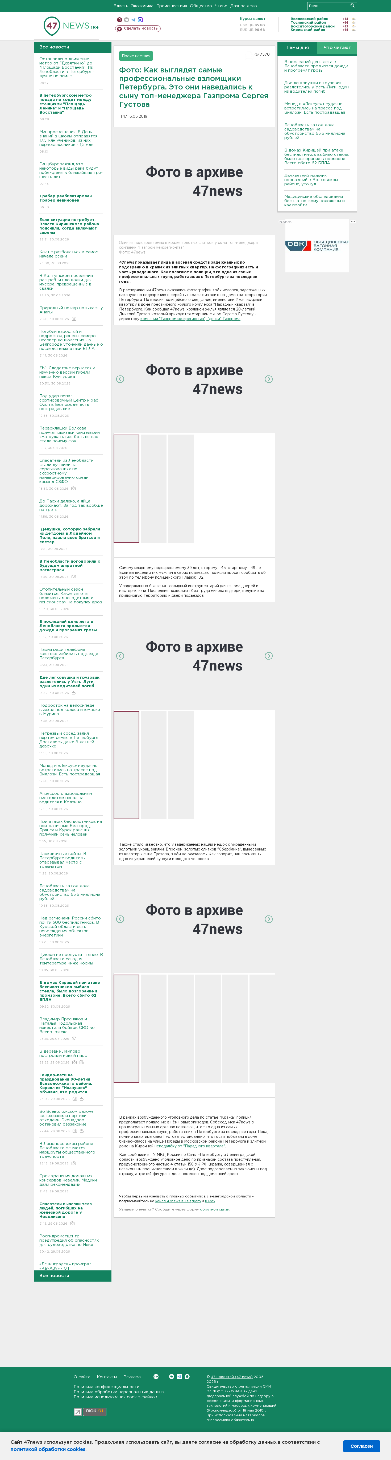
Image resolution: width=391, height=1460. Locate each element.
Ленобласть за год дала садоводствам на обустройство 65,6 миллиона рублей (69, 895)
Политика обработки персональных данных (119, 1392)
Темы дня (297, 48)
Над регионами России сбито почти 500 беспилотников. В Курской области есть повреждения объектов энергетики (70, 930)
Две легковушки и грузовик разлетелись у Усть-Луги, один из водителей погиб (316, 87)
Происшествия (171, 6)
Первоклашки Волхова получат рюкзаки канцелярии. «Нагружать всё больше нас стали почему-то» (70, 438)
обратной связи (214, 1209)
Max (187, 1376)
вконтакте (126, 19)
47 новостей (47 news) (232, 1377)
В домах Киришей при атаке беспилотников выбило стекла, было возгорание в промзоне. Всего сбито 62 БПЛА (316, 157)
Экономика (142, 6)
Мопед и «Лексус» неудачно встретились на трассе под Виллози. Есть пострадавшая (69, 773)
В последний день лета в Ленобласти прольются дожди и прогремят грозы (316, 66)
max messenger (140, 19)
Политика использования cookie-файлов (115, 1397)
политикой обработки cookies (48, 1449)
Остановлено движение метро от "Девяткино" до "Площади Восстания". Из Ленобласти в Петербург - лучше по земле (67, 70)
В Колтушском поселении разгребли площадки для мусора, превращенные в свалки (66, 285)
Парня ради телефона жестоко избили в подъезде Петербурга (68, 657)
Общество (201, 6)
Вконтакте (171, 1376)
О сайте (82, 1377)
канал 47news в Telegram (178, 1201)
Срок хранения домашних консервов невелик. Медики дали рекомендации (68, 1183)
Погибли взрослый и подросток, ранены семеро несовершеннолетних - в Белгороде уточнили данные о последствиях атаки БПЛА (71, 343)
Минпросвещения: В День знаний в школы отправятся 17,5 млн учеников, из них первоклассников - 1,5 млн (68, 141)
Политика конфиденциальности (106, 1387)
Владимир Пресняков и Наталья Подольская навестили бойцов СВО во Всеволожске (67, 1028)
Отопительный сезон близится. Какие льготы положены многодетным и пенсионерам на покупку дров (70, 599)
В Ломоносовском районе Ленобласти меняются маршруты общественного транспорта (67, 1153)
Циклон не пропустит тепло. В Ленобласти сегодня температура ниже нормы (71, 962)
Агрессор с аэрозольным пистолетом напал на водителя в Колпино (65, 801)
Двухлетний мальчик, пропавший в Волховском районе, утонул (311, 180)
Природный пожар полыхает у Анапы (71, 313)
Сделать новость (141, 28)
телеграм (133, 19)
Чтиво (221, 6)
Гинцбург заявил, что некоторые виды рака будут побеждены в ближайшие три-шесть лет (71, 173)
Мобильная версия (119, 19)
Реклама (132, 1377)
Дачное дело (243, 6)
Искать (353, 5)
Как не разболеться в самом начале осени (68, 257)
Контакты (107, 1377)
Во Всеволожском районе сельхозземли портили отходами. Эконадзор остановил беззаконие (66, 1121)
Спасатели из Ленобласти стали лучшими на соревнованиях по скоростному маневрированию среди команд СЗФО (66, 474)
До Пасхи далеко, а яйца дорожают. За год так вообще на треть (71, 509)
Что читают (337, 48)
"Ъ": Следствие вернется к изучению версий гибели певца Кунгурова (67, 375)
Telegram (179, 1376)
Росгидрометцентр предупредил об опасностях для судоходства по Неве (69, 1243)
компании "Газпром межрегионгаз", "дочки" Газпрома (190, 319)
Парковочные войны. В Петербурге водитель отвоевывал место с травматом (62, 863)
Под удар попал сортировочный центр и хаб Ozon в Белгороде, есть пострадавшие (68, 405)
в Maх (210, 1201)
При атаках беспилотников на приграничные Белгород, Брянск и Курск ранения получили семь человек (70, 831)
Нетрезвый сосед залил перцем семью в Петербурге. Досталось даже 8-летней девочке (69, 743)
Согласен (362, 1446)
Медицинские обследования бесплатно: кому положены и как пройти (314, 201)
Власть (121, 6)
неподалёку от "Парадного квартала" (190, 1146)
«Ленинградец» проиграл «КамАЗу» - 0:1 (65, 1269)
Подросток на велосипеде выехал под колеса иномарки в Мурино (69, 713)
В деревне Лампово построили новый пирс (63, 1057)
